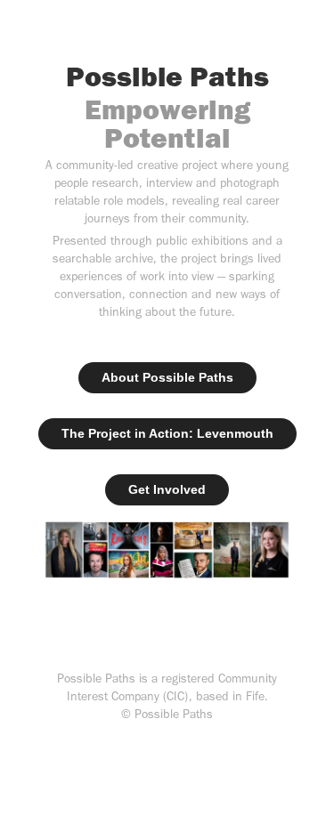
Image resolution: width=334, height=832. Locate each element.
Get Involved (167, 489)
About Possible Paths (167, 377)
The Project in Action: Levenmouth (167, 433)
